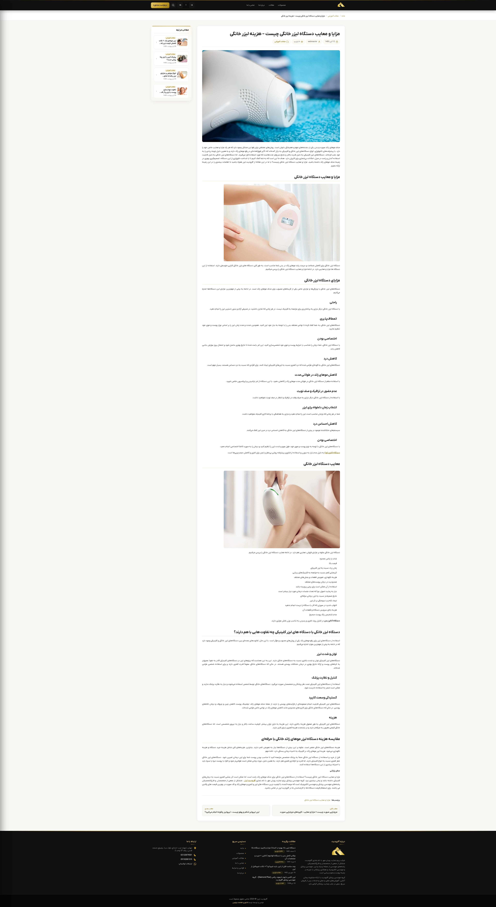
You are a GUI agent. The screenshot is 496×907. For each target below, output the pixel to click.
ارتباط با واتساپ (185, 864)
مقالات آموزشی (333, 16)
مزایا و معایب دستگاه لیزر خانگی (317, 800)
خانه (343, 16)
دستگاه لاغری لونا (332, 452)
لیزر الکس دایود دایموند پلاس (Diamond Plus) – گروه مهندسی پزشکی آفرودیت (273, 878)
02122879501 (186, 855)
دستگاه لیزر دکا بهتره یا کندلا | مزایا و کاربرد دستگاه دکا (273, 848)
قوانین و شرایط (238, 868)
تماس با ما (251, 5)
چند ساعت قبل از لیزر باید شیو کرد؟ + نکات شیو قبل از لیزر (273, 867)
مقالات (271, 5)
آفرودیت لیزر (249, 780)
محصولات (282, 5)
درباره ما (261, 5)
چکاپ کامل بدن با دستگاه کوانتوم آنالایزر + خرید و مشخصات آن (275, 857)
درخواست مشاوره (160, 5)
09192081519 (186, 859)
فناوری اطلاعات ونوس (240, 903)
